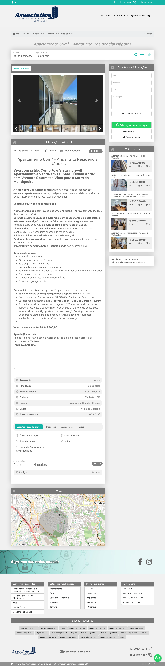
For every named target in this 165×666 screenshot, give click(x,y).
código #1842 (108, 637)
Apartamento (52, 34)
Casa (52, 593)
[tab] (21, 68)
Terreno (53, 607)
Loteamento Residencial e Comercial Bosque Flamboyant (27, 590)
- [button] (14, 501)
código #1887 (97, 628)
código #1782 (109, 633)
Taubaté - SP (38, 34)
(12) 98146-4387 (145, 2)
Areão (16, 602)
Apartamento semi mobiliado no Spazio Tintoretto (129, 234)
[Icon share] (12, 2)
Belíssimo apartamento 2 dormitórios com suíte (130, 176)
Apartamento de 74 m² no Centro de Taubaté (128, 157)
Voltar (149, 34)
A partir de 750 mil (131, 602)
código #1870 (48, 637)
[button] (20, 100)
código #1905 (89, 633)
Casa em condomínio (59, 598)
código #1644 (29, 628)
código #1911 (59, 633)
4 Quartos (91, 602)
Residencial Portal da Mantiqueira (23, 597)
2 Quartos (91, 593)
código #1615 (24, 633)
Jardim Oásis (19, 607)
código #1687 (129, 633)
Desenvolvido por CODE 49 (144, 664)
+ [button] (14, 497)
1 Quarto (90, 589)
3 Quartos (91, 598)
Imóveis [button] (104, 15)
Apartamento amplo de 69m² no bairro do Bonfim (130, 214)
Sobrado (54, 602)
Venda (26, 34)
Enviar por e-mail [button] (132, 113)
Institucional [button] (119, 15)
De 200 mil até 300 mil (133, 593)
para (136, 628)
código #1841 (88, 637)
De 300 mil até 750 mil (133, 598)
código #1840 (68, 637)
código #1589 (117, 628)
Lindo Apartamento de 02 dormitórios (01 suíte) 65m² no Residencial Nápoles (130, 195)
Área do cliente (140, 15)
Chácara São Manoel (22, 612)
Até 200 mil (128, 589)
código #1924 (77, 628)
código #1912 (48, 628)
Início (17, 34)
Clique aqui (116, 262)
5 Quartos (91, 607)
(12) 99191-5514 (123, 2)
